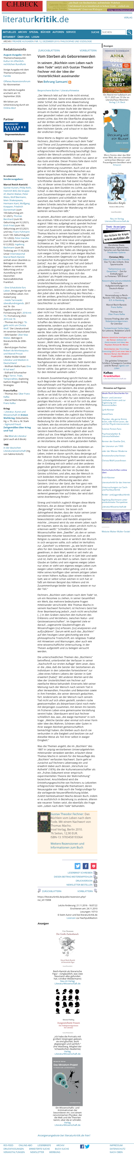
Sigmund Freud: (17, 427)
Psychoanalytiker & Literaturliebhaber (111, 435)
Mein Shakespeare (13, 200)
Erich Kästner (108, 477)
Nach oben (116, 1152)
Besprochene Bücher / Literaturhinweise (58, 90)
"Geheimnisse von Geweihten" (116, 270)
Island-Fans (107, 414)
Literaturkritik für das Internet (116, 482)
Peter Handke (22, 238)
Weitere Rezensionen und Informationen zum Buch (67, 845)
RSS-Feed (8, 1145)
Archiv (22, 32)
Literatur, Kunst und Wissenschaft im (15, 415)
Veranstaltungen (14, 1152)
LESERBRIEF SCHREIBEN (80, 872)
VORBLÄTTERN (88, 50)
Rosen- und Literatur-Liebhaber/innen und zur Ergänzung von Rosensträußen (114, 401)
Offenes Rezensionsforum (16, 81)
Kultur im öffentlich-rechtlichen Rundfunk (14, 62)
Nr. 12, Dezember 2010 (47, 41)
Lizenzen (71, 917)
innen (123, 460)
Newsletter (37, 1152)
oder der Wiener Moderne (114, 451)
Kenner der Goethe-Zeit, (113, 441)
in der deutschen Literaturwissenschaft (14, 449)
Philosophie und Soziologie (76, 41)
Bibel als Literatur (18, 436)
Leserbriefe (44, 1145)
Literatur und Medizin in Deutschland (15, 361)
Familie (7, 75)
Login (35, 36)
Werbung (54, 1152)
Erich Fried (8, 225)
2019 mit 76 (9, 319)
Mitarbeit (9, 36)
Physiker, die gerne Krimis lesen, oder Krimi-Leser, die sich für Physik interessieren (115, 421)
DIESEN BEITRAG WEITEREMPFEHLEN (73, 876)
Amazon (117, 164)
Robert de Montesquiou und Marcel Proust (15, 352)
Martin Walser (14, 194)
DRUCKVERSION (84, 880)
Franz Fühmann (21, 231)
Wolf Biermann (18, 197)
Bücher (45, 32)
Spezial (34, 32)
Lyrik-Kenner (108, 409)
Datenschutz (117, 1148)
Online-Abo (9, 107)
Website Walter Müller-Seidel (116, 531)
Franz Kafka (9, 403)
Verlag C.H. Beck (117, 102)
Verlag (128, 17)
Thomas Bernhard (12, 217)
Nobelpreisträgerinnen (117, 321)
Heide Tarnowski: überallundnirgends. (13, 302)
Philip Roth (25, 187)
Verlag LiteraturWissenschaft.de (67, 1052)
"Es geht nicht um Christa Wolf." (15, 325)
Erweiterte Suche (39, 1148)
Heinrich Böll (10, 190)
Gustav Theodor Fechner (67, 814)
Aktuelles (9, 32)
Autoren (58, 32)
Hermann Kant (11, 203)
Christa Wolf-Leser (111, 460)
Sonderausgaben (13, 179)
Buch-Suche (62, 1148)
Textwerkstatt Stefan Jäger (116, 328)
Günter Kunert (10, 187)
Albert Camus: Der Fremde (116, 259)
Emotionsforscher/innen (113, 455)
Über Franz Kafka (116, 314)
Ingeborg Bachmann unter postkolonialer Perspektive (115, 500)
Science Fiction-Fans (111, 428)
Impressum (116, 1145)
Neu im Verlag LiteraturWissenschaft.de (67, 982)
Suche (95, 32)
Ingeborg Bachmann (13, 246)
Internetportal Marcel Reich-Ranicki (14, 255)
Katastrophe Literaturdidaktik (116, 280)
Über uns (23, 36)
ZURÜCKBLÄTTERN (49, 50)
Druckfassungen (13, 1148)
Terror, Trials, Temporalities (13, 377)
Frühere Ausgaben (23, 41)
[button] (77, 866)
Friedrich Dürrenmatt (13, 208)
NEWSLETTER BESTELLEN (79, 884)
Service (71, 32)
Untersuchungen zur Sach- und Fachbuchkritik (115, 488)
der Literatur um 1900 (112, 446)
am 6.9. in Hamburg (120, 298)
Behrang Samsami (55, 82)
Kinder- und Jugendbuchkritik (116, 494)
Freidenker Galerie (116, 252)
